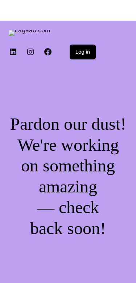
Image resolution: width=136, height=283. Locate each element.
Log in (82, 52)
